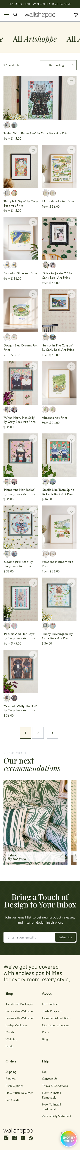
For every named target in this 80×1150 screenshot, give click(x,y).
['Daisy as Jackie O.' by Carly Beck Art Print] (59, 238)
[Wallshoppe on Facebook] (14, 1139)
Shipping (11, 1071)
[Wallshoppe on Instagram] (6, 1139)
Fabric (9, 1046)
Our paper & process (56, 1025)
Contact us (49, 1078)
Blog (45, 1039)
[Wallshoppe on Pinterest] (31, 1138)
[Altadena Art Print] (59, 383)
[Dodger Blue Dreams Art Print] (20, 310)
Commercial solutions (56, 1017)
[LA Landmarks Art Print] (59, 166)
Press (45, 1032)
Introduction (50, 1003)
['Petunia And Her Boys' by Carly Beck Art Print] (20, 599)
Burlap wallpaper (17, 1025)
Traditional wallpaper (19, 1003)
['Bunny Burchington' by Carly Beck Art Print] (59, 599)
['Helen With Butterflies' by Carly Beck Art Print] (40, 98)
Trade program (51, 1011)
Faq (44, 1071)
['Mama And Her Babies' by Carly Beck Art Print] (20, 455)
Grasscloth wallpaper (20, 1017)
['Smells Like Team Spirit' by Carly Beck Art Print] (59, 455)
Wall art (11, 1039)
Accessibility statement (56, 1115)
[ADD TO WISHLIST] (71, 81)
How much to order (19, 1092)
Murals (10, 1032)
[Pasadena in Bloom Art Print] (59, 527)
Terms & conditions (55, 1085)
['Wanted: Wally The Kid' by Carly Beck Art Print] (20, 671)
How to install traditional (51, 1106)
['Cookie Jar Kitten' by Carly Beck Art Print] (20, 527)
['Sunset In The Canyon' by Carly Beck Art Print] (59, 310)
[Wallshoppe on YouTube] (23, 1139)
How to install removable (51, 1094)
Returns (11, 1078)
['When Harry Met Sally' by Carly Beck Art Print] (20, 383)
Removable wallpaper (20, 1011)
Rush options (14, 1085)
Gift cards (12, 1099)
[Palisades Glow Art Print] (20, 238)
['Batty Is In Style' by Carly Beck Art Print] (20, 166)
